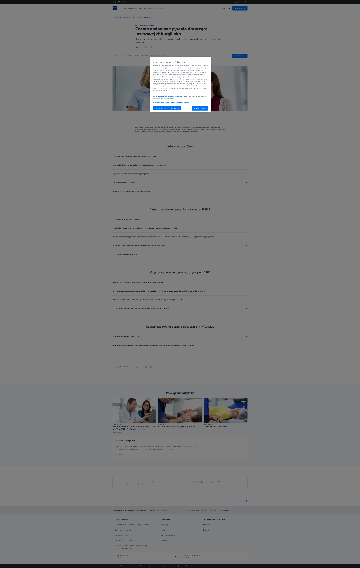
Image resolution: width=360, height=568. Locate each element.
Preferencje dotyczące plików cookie (167, 108)
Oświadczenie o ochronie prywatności (170, 96)
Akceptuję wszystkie (200, 108)
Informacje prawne (182, 102)
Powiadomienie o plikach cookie (164, 102)
